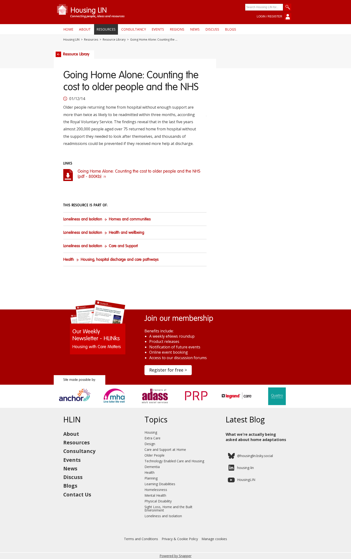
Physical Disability (158, 501)
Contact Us (77, 494)
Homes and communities (130, 219)
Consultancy (133, 29)
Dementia (152, 466)
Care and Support (123, 246)
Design (149, 444)
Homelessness (155, 489)
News (195, 29)
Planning (151, 478)
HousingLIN (246, 479)
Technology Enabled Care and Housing (174, 461)
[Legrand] (236, 406)
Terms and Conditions (141, 539)
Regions (177, 29)
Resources (106, 29)
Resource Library (114, 40)
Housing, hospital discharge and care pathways (120, 260)
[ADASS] (155, 406)
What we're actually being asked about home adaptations (256, 437)
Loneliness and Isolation (82, 219)
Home (68, 29)
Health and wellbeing (126, 233)
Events (158, 29)
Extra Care (152, 438)
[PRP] (196, 406)
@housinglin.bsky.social (255, 455)
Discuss (212, 29)
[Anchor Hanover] (74, 406)
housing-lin (245, 467)
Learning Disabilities (159, 484)
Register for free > (168, 370)
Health (68, 260)
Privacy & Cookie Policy (180, 539)
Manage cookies (214, 539)
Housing (150, 432)
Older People (154, 455)
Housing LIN (71, 40)
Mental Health (155, 495)
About (85, 29)
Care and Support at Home (165, 449)
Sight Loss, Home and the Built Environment (168, 508)
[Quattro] (277, 406)
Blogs (230, 29)
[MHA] (115, 406)
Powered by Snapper (175, 556)
